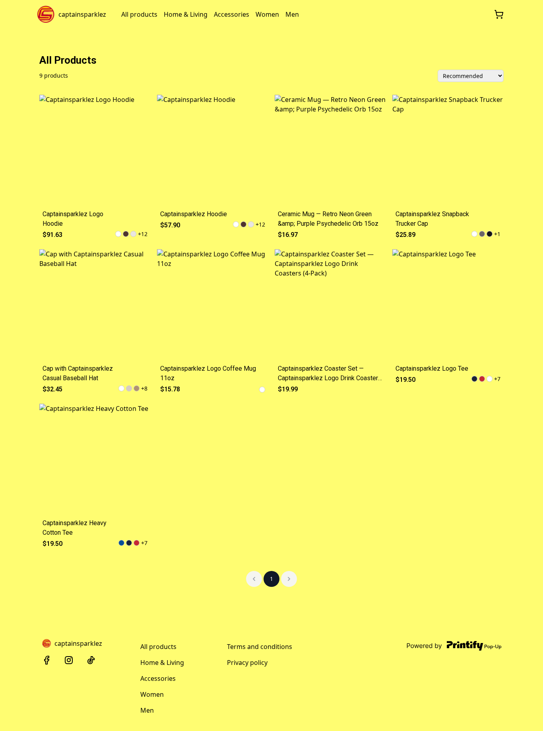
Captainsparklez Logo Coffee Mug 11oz (208, 373)
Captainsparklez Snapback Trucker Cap (432, 218)
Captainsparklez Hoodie (193, 214)
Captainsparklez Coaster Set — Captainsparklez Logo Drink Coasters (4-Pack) (330, 374)
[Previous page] (254, 579)
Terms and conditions (259, 646)
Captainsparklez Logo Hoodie (73, 218)
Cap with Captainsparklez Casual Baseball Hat (78, 373)
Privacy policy (247, 662)
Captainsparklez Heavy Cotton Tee (75, 527)
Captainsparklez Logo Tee (432, 368)
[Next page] (289, 579)
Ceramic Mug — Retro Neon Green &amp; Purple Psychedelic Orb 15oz (328, 218)
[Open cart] (499, 14)
